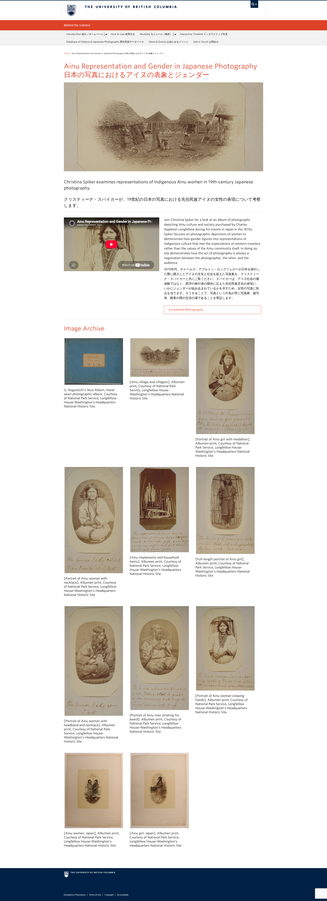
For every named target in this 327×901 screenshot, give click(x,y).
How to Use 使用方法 (123, 34)
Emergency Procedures (75, 895)
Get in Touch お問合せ (206, 41)
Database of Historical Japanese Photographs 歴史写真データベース (105, 41)
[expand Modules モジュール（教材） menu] (175, 34)
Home (66, 53)
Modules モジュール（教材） (156, 34)
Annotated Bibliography (185, 309)
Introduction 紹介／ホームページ (84, 34)
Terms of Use (95, 895)
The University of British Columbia (71, 10)
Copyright (109, 895)
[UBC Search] (254, 4)
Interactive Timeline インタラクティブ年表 (204, 34)
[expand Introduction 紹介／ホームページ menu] (106, 34)
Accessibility (122, 895)
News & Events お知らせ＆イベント (168, 41)
